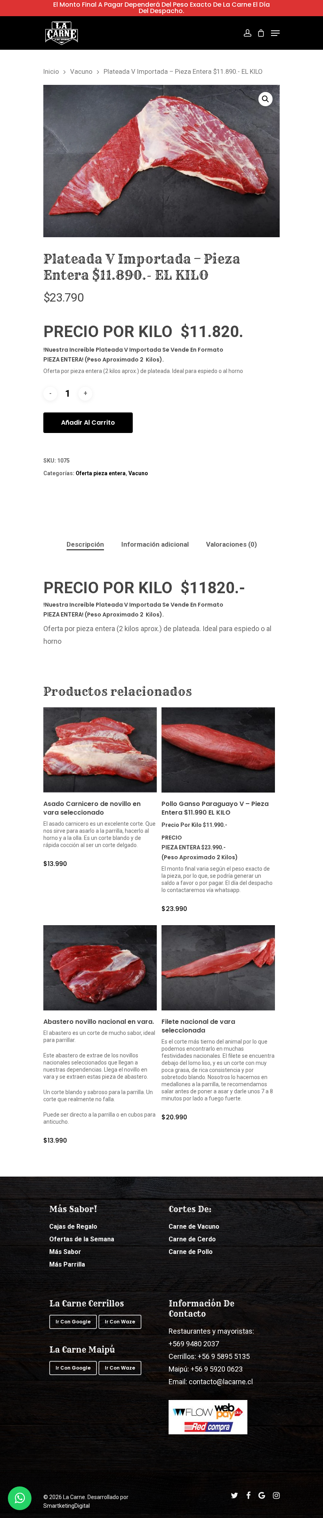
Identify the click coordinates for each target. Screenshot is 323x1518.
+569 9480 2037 (194, 1344)
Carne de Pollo (191, 1252)
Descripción (85, 544)
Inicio (51, 71)
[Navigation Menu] (275, 33)
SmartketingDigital (66, 1506)
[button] (265, 99)
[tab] (85, 544)
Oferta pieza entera (101, 473)
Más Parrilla (67, 1264)
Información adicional (155, 544)
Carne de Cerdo (192, 1239)
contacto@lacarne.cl (221, 1381)
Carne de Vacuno (194, 1226)
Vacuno (81, 71)
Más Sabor (65, 1252)
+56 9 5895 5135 (223, 1356)
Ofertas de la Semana (81, 1239)
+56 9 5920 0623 (217, 1369)
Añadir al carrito (88, 422)
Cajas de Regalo (73, 1226)
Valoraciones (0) (231, 544)
